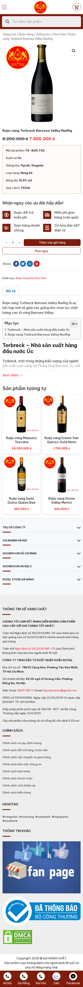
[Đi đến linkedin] (30, 264)
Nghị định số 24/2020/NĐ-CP (35, 648)
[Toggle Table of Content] (71, 323)
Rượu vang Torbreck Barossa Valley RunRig (39, 334)
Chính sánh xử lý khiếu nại (18, 785)
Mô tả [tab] (11, 291)
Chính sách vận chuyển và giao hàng (26, 757)
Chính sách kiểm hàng (16, 792)
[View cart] (77, 7)
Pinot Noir (59, 34)
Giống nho (43, 34)
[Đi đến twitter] (23, 264)
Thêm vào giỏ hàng (52, 242)
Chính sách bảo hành (16, 771)
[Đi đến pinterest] (37, 264)
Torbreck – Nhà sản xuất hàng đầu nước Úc (38, 330)
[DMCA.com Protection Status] (17, 937)
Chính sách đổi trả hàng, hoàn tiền (25, 750)
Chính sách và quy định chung (22, 743)
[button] (73, 50)
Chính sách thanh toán (17, 778)
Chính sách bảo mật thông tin (22, 764)
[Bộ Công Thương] (41, 911)
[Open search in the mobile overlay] (41, 21)
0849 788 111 (26, 690)
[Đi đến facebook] (16, 264)
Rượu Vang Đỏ (24, 278)
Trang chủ (9, 34)
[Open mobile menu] (4, 7)
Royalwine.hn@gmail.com (60, 690)
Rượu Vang (26, 34)
